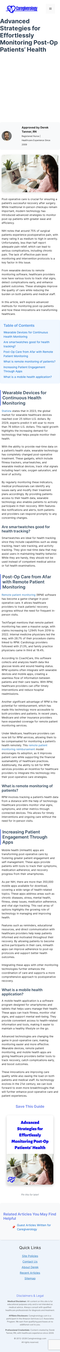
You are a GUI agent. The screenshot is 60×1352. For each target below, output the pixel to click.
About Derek (30, 1267)
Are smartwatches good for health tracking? (27, 344)
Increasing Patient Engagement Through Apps (24, 369)
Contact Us (30, 1261)
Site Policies (30, 1256)
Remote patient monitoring (19, 594)
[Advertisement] (30, 88)
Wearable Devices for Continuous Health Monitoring (26, 334)
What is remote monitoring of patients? (30, 361)
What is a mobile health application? (28, 377)
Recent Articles (30, 1272)
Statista (6, 411)
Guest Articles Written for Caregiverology (34, 1227)
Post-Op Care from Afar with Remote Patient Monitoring (28, 354)
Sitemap (30, 1278)
